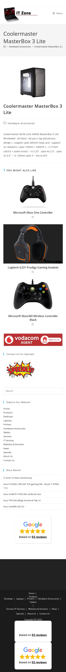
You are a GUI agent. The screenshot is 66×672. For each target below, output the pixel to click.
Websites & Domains (13, 444)
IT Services (8, 440)
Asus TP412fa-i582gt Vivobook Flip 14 (21, 500)
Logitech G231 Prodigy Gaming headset (33, 267)
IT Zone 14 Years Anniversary (17, 477)
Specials (7, 452)
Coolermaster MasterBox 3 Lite (49, 46)
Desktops (8, 416)
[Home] (4, 46)
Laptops (7, 420)
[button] (33, 530)
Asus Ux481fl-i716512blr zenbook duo (22, 494)
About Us (8, 456)
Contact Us (8, 460)
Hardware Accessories (21, 123)
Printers (7, 424)
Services (7, 436)
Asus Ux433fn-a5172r (13, 506)
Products (8, 412)
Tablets (6, 432)
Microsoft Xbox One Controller (33, 212)
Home (6, 408)
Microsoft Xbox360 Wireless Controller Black (33, 318)
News (6, 448)
